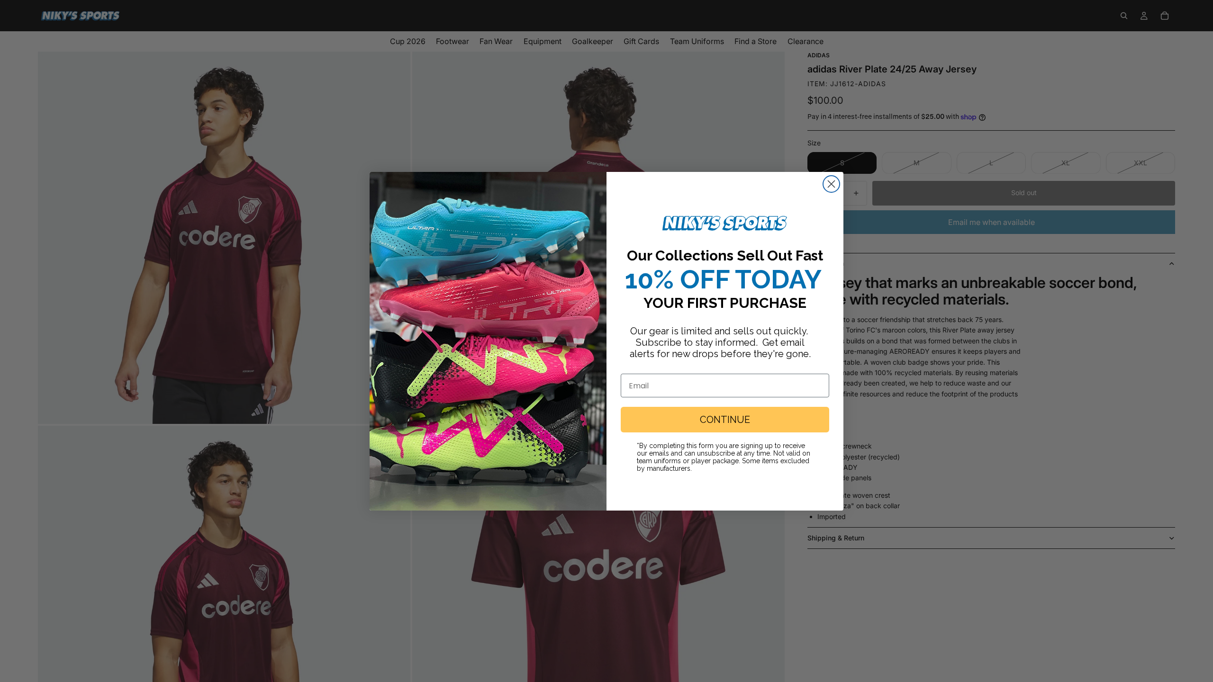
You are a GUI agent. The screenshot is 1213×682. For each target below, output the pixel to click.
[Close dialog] (831, 184)
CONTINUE (725, 419)
